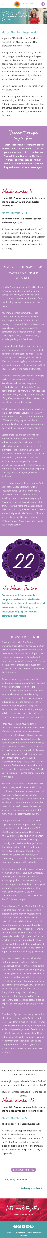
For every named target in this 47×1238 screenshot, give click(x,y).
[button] (3, 4)
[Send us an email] (28, 1226)
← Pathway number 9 (14, 1179)
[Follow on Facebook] (15, 1226)
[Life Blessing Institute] (23, 4)
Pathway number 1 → (32, 1188)
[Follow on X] (23, 1226)
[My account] (43, 4)
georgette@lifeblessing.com (23, 1214)
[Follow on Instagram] (19, 1226)
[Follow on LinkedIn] (32, 1226)
